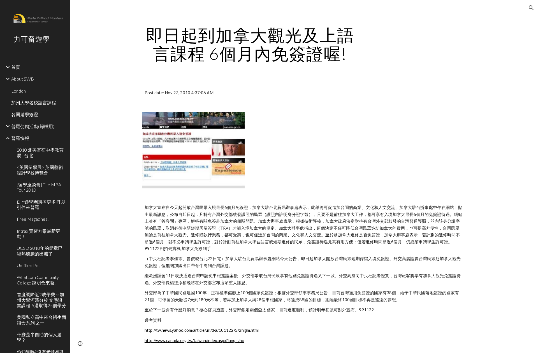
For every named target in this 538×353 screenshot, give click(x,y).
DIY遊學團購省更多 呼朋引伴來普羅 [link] (41, 204)
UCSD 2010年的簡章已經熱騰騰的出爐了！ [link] (39, 250)
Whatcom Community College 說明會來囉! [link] (38, 279)
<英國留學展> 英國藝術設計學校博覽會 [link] (40, 169)
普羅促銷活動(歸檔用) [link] (32, 126)
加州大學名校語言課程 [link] (33, 102)
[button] (531, 8)
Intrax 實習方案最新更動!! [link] (38, 233)
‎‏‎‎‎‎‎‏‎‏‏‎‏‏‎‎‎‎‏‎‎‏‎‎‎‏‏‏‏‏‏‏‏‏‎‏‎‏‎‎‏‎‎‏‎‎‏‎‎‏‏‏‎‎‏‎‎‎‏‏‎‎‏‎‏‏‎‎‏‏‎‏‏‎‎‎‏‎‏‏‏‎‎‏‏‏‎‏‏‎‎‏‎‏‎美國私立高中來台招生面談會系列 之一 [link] (41, 319)
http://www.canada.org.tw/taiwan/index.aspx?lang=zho (194, 340)
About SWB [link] (22, 78)
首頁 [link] (15, 67)
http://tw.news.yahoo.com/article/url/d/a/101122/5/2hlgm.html (202, 330)
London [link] (18, 90)
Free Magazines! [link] (33, 219)
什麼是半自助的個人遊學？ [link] (39, 337)
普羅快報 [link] (20, 138)
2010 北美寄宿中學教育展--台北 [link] (40, 152)
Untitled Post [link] (29, 265)
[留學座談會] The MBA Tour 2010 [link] (39, 187)
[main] (250, 44)
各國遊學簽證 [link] (24, 114)
